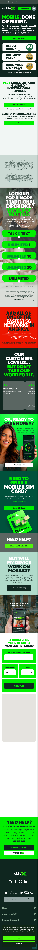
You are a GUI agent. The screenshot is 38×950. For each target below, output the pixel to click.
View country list (19, 105)
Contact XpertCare (19, 847)
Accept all (19, 938)
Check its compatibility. (19, 501)
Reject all (19, 944)
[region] (19, 936)
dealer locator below (22, 225)
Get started (24, 8)
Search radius (10, 667)
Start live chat (19, 123)
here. (29, 72)
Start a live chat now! (23, 2)
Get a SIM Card (19, 508)
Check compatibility (19, 588)
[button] (21, 718)
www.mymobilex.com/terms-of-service (13, 181)
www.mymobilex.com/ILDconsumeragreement (16, 182)
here (31, 287)
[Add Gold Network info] (28, 56)
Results (27, 667)
